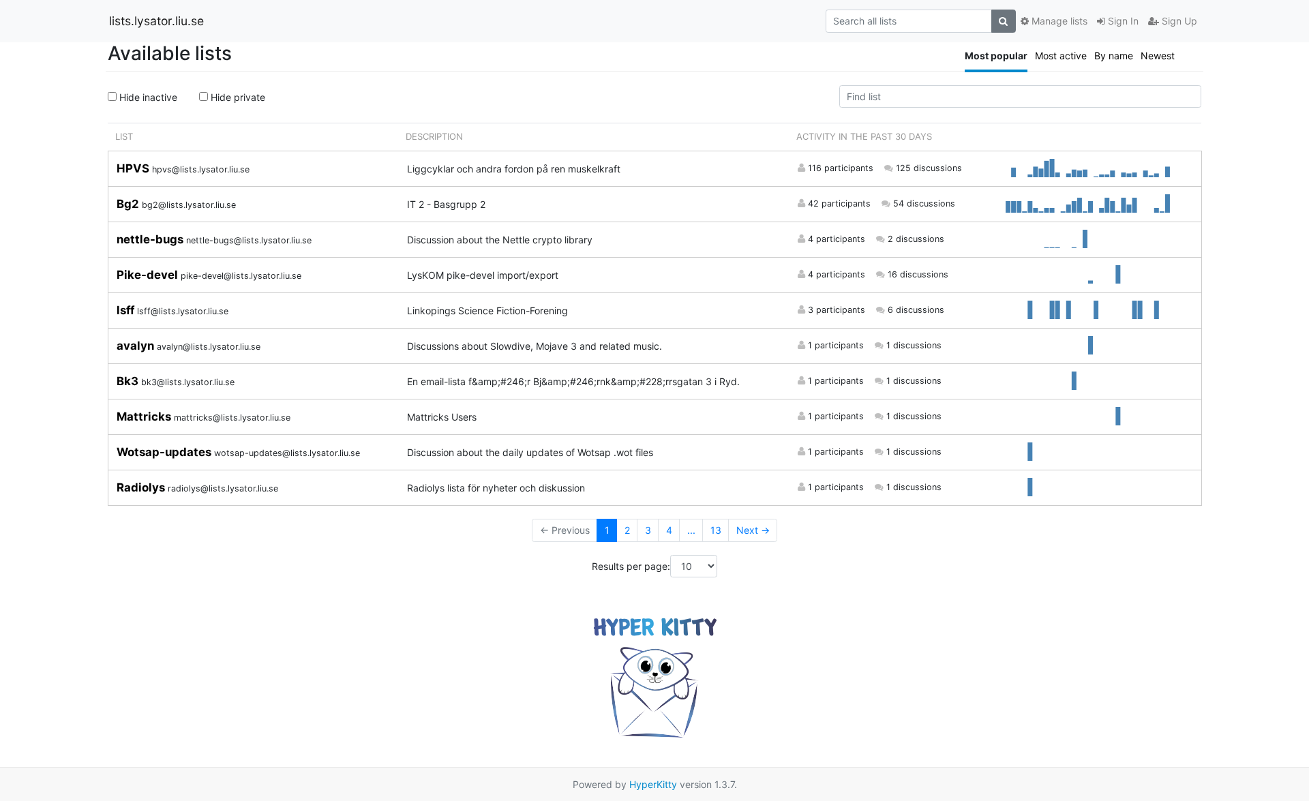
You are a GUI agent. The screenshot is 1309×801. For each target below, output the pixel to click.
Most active (1061, 55)
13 (715, 530)
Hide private (236, 97)
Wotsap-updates (165, 452)
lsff (127, 310)
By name (1113, 55)
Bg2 (129, 204)
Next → (753, 530)
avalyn (137, 345)
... (691, 530)
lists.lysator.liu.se (156, 21)
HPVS (134, 168)
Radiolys (142, 487)
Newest (1158, 55)
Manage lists (1058, 21)
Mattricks (145, 416)
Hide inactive (147, 97)
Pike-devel (149, 275)
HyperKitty (653, 784)
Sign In (1122, 21)
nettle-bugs (151, 239)
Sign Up (1178, 21)
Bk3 (129, 381)
